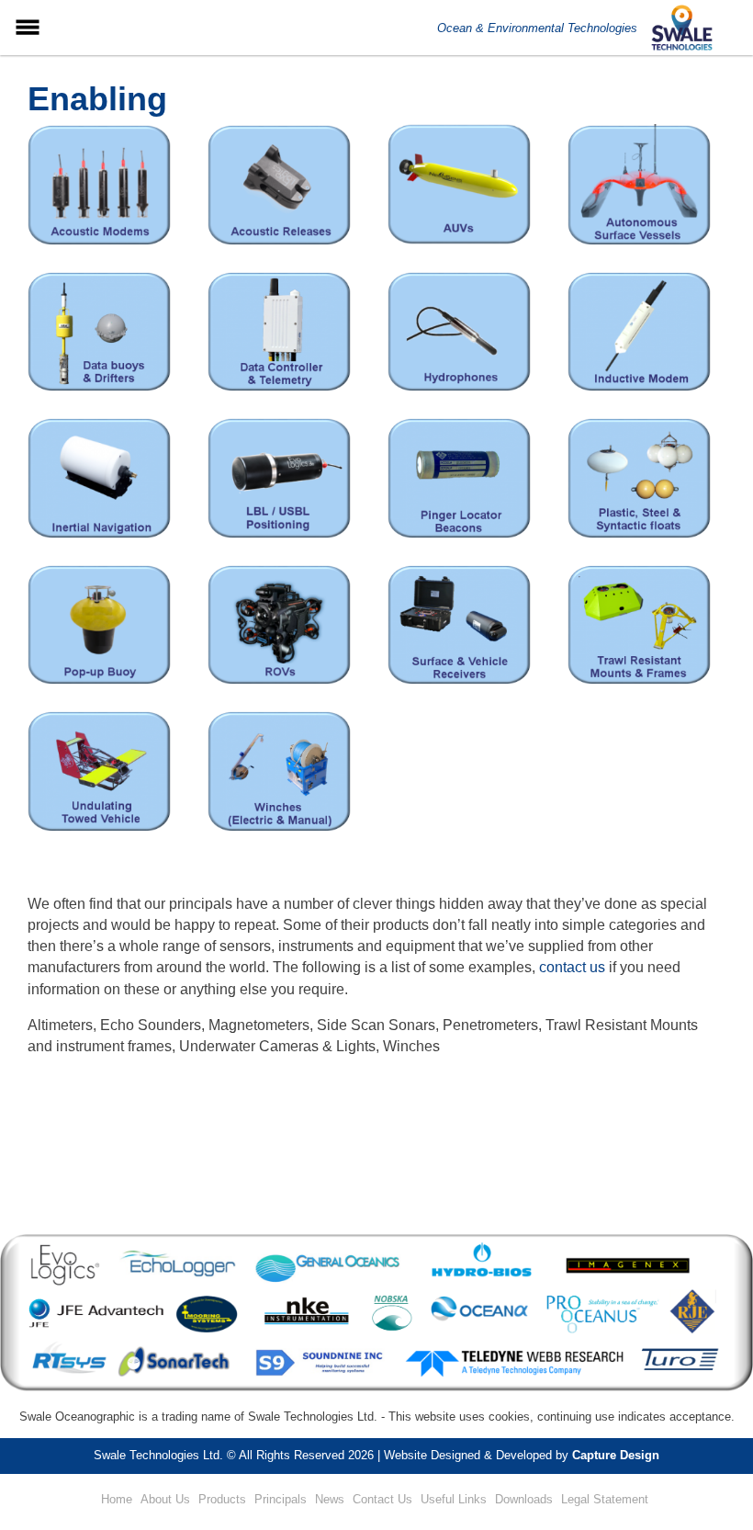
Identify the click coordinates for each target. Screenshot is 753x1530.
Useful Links (454, 1499)
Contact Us (382, 1499)
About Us (165, 1499)
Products (222, 1499)
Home (116, 1499)
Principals (280, 1499)
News (329, 1499)
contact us (572, 967)
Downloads (524, 1499)
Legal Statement (604, 1499)
